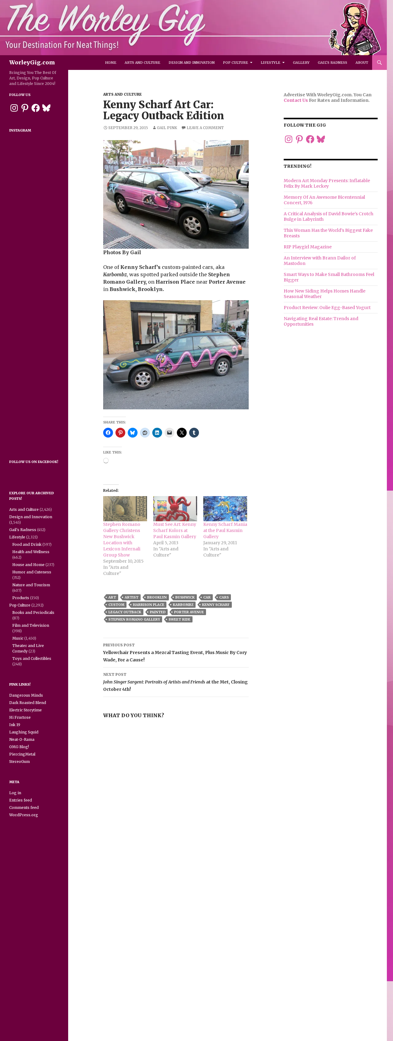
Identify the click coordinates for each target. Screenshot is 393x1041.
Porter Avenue (189, 612)
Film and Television (30, 625)
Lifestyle (270, 62)
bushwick (185, 597)
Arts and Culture (142, 62)
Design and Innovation (192, 62)
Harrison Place (148, 605)
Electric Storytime (25, 710)
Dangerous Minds (26, 695)
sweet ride (179, 619)
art (112, 597)
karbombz (183, 605)
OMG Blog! (19, 746)
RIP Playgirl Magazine (308, 247)
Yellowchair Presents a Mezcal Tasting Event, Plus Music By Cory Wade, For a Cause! (175, 653)
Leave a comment (205, 127)
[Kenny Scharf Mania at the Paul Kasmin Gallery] (225, 508)
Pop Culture (235, 62)
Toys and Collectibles (31, 658)
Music (17, 638)
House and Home (28, 564)
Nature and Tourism (31, 585)
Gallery (301, 62)
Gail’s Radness (332, 62)
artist (131, 597)
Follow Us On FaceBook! (33, 462)
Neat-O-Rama (21, 739)
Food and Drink (26, 544)
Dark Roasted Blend (27, 702)
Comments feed (24, 807)
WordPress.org (23, 815)
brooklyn (157, 597)
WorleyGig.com (32, 62)
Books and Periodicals (33, 612)
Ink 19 (14, 724)
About (362, 62)
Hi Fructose (20, 717)
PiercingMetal (22, 754)
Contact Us (296, 100)
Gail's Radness (22, 529)
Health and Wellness (30, 551)
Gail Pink (167, 127)
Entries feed (20, 800)
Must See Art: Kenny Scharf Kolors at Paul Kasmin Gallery (174, 530)
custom (116, 605)
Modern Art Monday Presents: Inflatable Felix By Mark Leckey (327, 183)
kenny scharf (216, 605)
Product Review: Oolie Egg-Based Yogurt (327, 307)
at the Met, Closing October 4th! (175, 682)
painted (157, 612)
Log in (15, 792)
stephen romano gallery (134, 619)
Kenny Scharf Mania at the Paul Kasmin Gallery (225, 530)
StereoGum (19, 761)
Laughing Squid (23, 732)
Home (110, 62)
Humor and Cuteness (31, 572)
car (207, 597)
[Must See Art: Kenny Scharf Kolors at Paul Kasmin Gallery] (175, 508)
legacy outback (124, 612)
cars (224, 597)
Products (20, 597)
